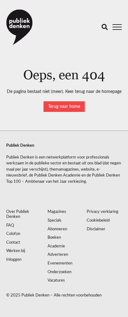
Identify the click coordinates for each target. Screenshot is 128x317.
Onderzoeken (59, 272)
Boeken (54, 238)
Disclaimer (96, 229)
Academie (56, 246)
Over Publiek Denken (17, 214)
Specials (55, 220)
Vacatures (56, 280)
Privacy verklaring (102, 212)
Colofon (13, 234)
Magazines (57, 212)
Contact (13, 243)
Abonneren (57, 229)
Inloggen (13, 260)
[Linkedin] (11, 195)
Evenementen (60, 263)
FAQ (10, 225)
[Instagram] (23, 195)
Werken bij (15, 251)
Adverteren (58, 255)
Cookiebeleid (98, 220)
